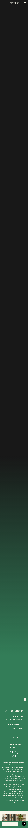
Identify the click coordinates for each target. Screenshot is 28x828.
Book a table (10, 824)
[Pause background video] (25, 699)
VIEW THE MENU (16, 728)
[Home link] (14, 3)
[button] (25, 3)
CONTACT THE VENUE (15, 746)
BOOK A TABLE (15, 737)
